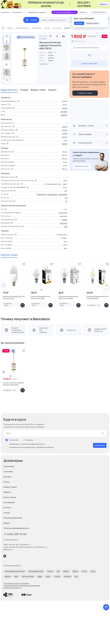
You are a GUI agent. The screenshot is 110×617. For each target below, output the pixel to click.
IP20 (65, 226)
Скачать (52, 89)
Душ (76, 576)
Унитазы (57, 576)
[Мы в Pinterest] (9, 556)
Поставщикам (9, 502)
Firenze (50, 60)
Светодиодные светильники (15, 571)
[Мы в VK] (13, 556)
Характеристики (9, 89)
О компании (8, 471)
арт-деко (64, 112)
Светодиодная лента (36, 571)
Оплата (6, 482)
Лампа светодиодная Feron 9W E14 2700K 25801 (40, 297)
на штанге (63, 223)
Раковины (67, 576)
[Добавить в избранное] (50, 36)
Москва (83, 12)
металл (64, 130)
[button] (64, 184)
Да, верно (79, 23)
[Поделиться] (57, 36)
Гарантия (7, 492)
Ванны (48, 576)
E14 (66, 198)
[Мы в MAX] (4, 556)
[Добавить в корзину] (22, 305)
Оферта (6, 523)
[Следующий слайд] (6, 79)
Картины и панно (28, 576)
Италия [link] (50, 55)
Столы (93, 571)
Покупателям (8, 466)
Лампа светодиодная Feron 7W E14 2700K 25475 (14, 297)
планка (64, 220)
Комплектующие (9, 254)
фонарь (64, 144)
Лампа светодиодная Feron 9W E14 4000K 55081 (68, 297)
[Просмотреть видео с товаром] (6, 64)
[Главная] (12, 20)
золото (64, 127)
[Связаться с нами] (106, 607)
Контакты (7, 507)
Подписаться (100, 445)
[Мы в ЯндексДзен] (18, 556)
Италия (64, 108)
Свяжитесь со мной (82, 166)
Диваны (66, 571)
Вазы (16, 576)
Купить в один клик (89, 63)
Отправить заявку (85, 93)
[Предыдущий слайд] (6, 36)
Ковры (40, 576)
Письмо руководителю (12, 518)
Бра (58, 571)
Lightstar (51, 58)
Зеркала (8, 576)
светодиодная (52, 194)
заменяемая (62, 194)
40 (66, 201)
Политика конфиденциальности (16, 528)
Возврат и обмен (10, 487)
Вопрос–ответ (38, 89)
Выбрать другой (92, 23)
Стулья (84, 571)
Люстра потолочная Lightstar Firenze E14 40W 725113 (13, 384)
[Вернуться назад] (3, 28)
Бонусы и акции (9, 497)
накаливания (41, 194)
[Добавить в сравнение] (63, 36)
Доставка (7, 476)
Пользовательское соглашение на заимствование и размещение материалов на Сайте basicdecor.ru (21, 585)
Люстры (50, 571)
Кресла (75, 571)
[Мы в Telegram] (22, 556)
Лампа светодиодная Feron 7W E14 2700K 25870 (97, 297)
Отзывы (24, 89)
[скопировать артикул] (54, 52)
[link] (43, 37)
